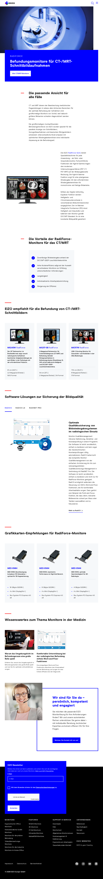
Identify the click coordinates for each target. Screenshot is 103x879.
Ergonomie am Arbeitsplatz (62, 842)
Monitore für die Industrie (14, 847)
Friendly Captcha (35, 799)
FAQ (54, 827)
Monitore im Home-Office (14, 850)
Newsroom (81, 833)
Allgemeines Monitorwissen (63, 833)
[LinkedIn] (96, 864)
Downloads (57, 824)
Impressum (9, 863)
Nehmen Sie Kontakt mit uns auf (66, 740)
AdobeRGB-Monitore (36, 836)
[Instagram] (83, 864)
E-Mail (10, 774)
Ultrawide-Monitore (36, 833)
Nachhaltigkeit (82, 827)
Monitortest (57, 830)
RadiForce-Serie (74, 153)
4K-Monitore (33, 827)
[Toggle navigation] (97, 3)
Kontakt (79, 830)
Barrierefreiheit (36, 863)
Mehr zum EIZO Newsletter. (44, 771)
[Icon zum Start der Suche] (92, 3)
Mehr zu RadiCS (75, 510)
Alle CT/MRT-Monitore (20, 73)
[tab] (9, 409)
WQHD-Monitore (35, 824)
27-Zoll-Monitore (35, 830)
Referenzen (81, 824)
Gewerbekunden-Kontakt (62, 845)
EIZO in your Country (85, 845)
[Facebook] (77, 864)
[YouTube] (90, 864)
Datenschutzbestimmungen (45, 787)
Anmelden (14, 808)
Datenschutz (21, 863)
